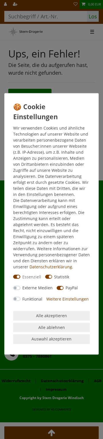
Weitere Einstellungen (67, 299)
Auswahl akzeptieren (51, 339)
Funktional (32, 299)
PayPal (72, 287)
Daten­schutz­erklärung (50, 266)
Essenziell (31, 277)
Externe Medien (37, 287)
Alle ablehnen (51, 327)
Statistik (61, 277)
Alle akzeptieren (51, 315)
